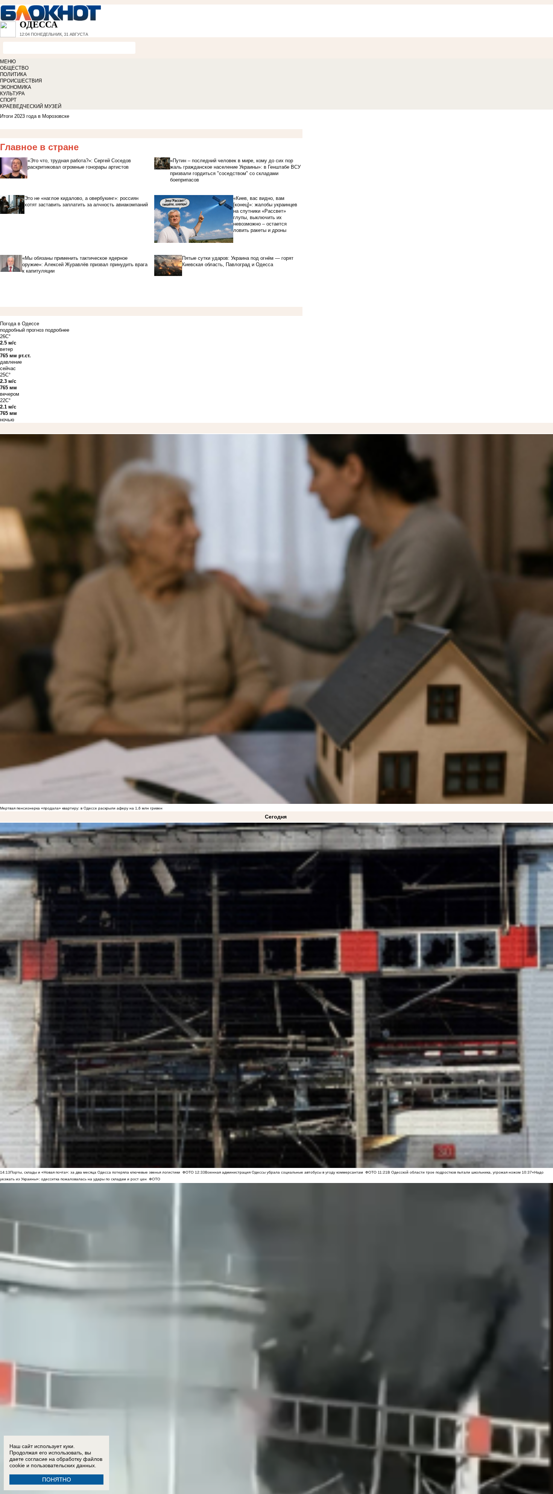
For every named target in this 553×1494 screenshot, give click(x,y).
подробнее (57, 330)
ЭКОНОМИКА (15, 87)
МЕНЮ (8, 61)
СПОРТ (8, 100)
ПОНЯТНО (56, 1479)
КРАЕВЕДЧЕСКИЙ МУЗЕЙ (30, 106)
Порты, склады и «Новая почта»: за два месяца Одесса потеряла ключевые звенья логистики (95, 1172)
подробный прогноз (22, 330)
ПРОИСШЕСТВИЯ (21, 81)
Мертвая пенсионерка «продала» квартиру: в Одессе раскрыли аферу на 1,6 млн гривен (81, 808)
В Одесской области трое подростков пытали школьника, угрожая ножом (454, 1172)
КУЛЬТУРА (12, 93)
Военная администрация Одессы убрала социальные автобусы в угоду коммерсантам (284, 1172)
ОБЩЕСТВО (14, 68)
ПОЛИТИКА (13, 74)
